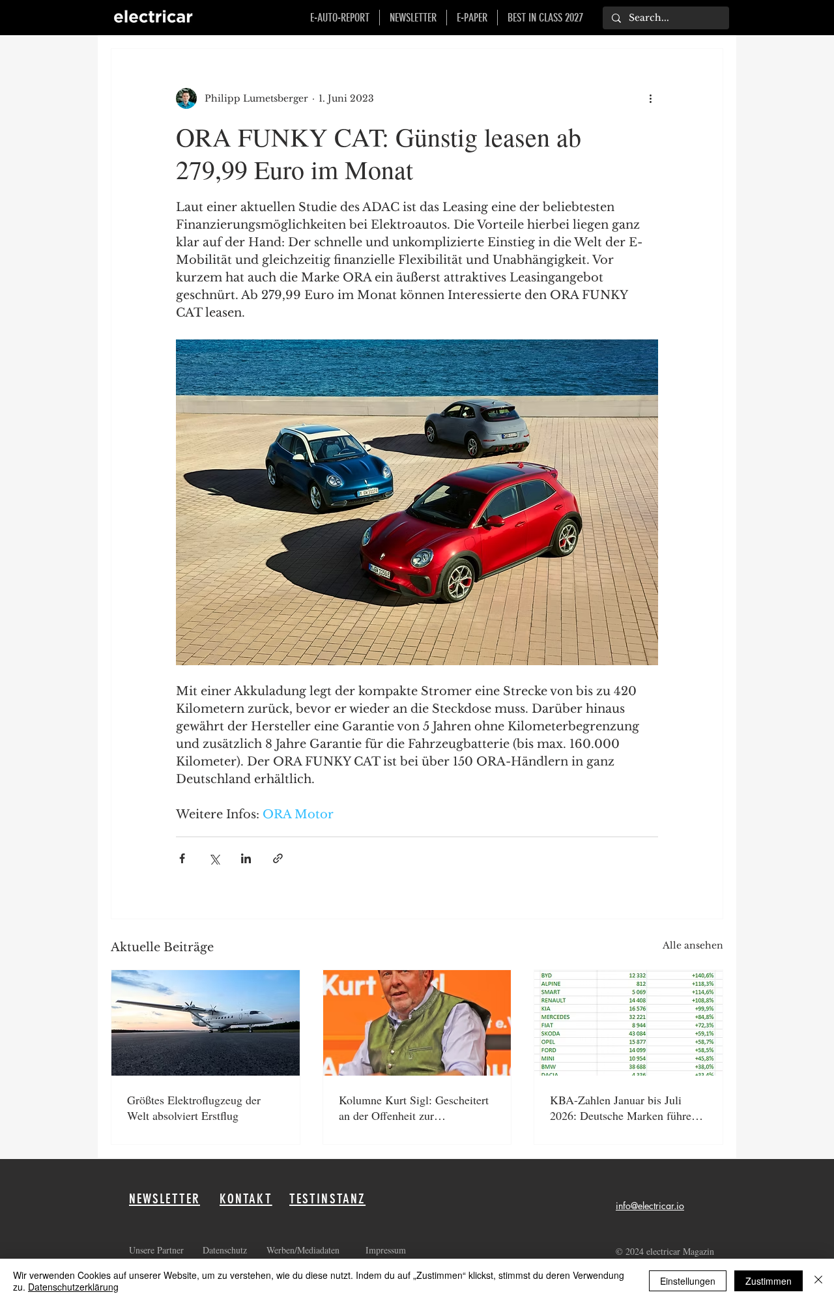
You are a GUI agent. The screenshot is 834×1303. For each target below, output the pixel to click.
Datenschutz (226, 1250)
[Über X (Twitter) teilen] (214, 858)
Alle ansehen (693, 945)
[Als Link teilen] (278, 858)
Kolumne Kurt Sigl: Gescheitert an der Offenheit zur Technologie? (414, 1107)
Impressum (386, 1250)
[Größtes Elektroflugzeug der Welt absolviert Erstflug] (205, 1023)
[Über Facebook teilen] (182, 858)
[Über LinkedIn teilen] (246, 858)
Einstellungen (687, 1280)
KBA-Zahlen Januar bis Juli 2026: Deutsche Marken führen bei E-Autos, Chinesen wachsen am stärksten (625, 1107)
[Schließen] (818, 1281)
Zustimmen (768, 1280)
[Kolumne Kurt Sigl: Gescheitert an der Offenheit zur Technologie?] (417, 1023)
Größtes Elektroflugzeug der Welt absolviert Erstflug (194, 1107)
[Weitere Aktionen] (650, 98)
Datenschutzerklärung (73, 1286)
